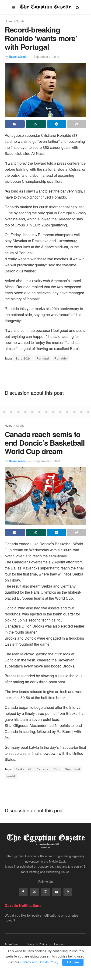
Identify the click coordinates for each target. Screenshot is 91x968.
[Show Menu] (13, 7)
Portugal (42, 358)
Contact (59, 944)
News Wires (17, 56)
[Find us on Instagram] (45, 892)
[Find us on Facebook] (23, 892)
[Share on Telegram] (56, 124)
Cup (57, 769)
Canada (42, 769)
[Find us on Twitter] (34, 892)
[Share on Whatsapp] (36, 124)
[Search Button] (77, 7)
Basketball (23, 769)
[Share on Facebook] (15, 124)
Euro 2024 (23, 358)
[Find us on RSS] (67, 892)
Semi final (72, 769)
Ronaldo (60, 358)
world (11, 776)
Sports (20, 21)
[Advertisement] (45, 375)
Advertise (11, 944)
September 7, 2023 (46, 56)
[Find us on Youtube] (56, 892)
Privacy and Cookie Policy (39, 962)
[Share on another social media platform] (76, 124)
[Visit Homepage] (45, 7)
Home (8, 21)
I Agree (73, 962)
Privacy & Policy (35, 944)
